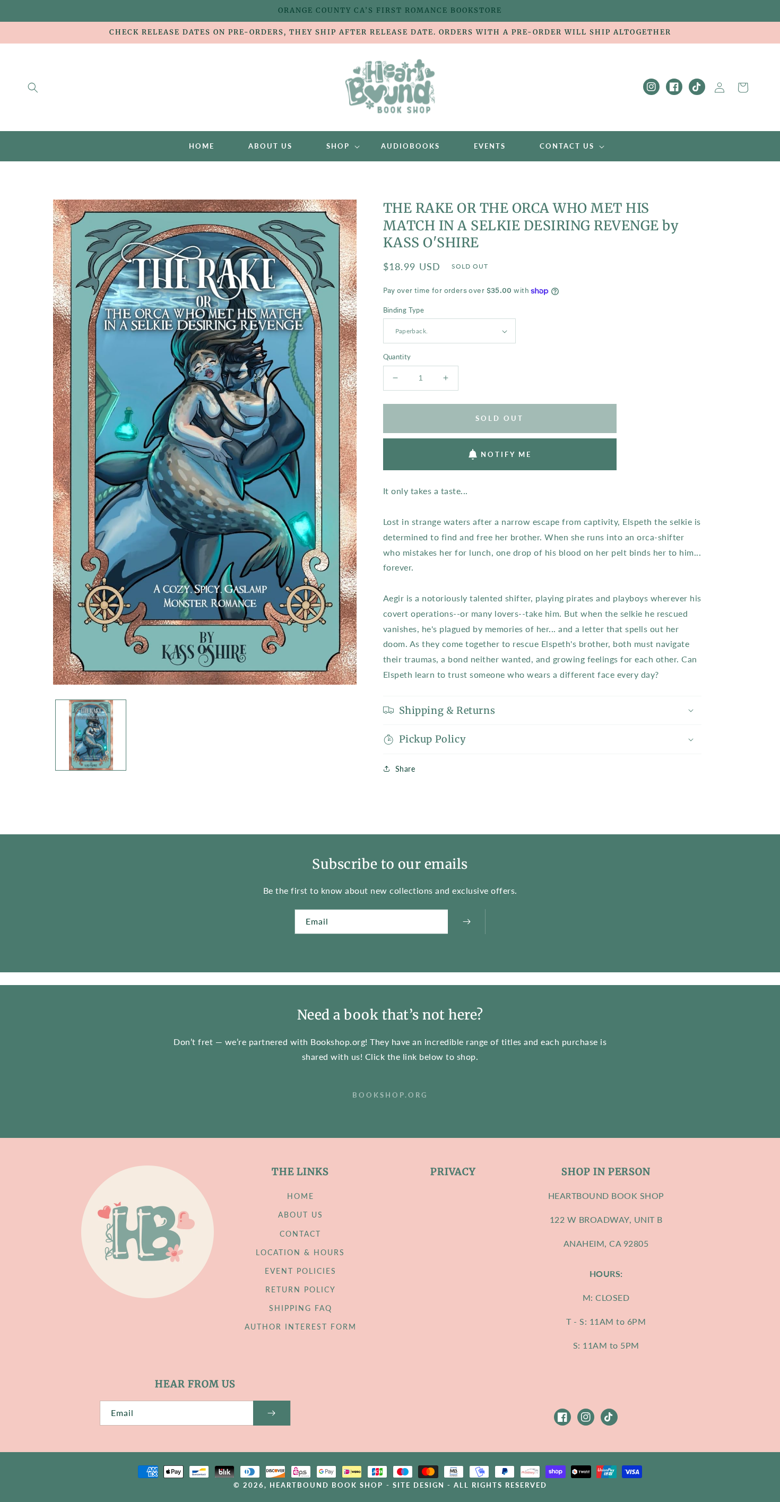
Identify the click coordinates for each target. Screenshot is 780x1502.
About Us (300, 1214)
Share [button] (405, 768)
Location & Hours (300, 1252)
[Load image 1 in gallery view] (91, 735)
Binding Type (403, 310)
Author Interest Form (301, 1326)
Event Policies (300, 1270)
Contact (300, 1233)
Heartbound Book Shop (326, 1485)
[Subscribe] (466, 921)
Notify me (506, 454)
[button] (33, 87)
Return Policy (300, 1289)
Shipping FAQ (300, 1308)
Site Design (419, 1485)
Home (300, 1196)
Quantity (397, 356)
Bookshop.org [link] (390, 1095)
